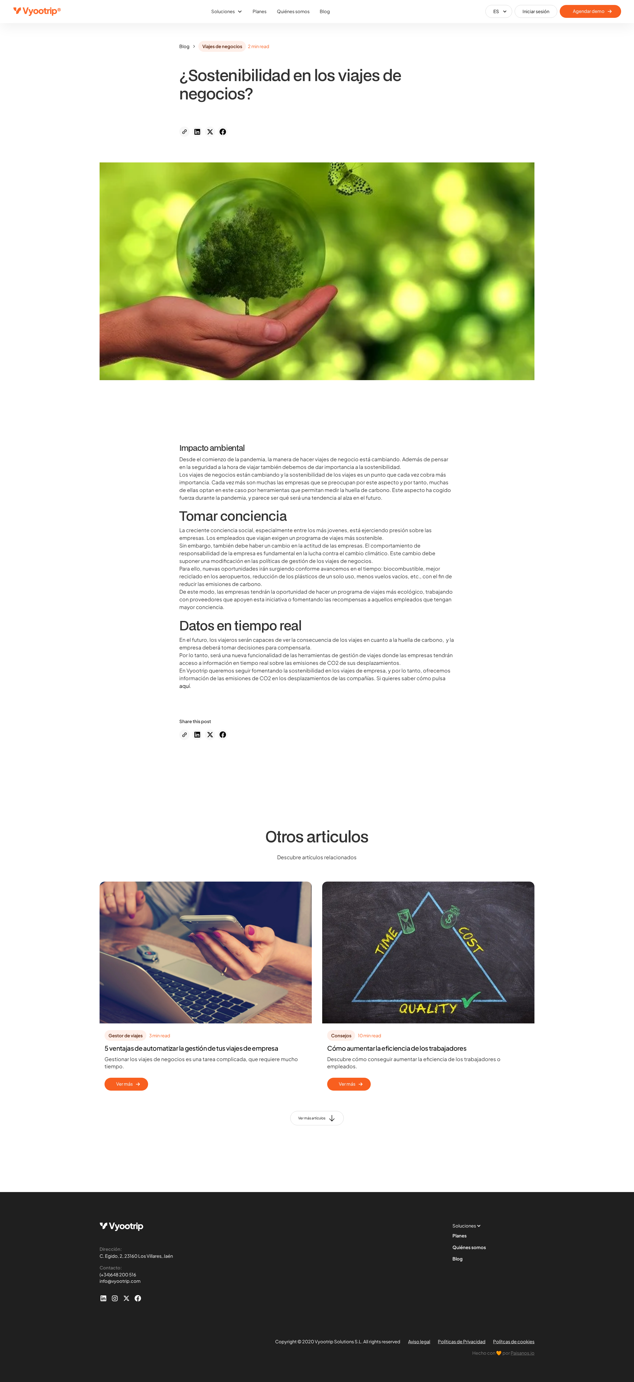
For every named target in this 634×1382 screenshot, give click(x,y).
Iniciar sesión (536, 11)
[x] (126, 1298)
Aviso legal (419, 1341)
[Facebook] (138, 1298)
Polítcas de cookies (513, 1341)
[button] (226, 11)
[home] (37, 11)
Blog (325, 11)
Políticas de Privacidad (461, 1341)
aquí (184, 686)
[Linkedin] (103, 1298)
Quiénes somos (293, 11)
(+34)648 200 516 (118, 1274)
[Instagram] (115, 1298)
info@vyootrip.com (120, 1281)
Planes (259, 11)
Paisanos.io (522, 1353)
